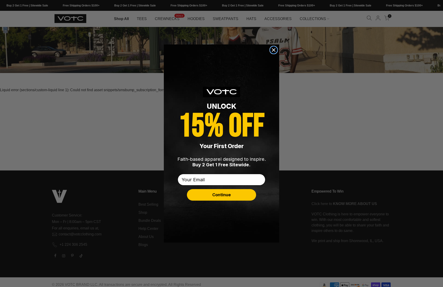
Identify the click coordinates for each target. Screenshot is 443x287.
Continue (221, 194)
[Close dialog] (273, 50)
